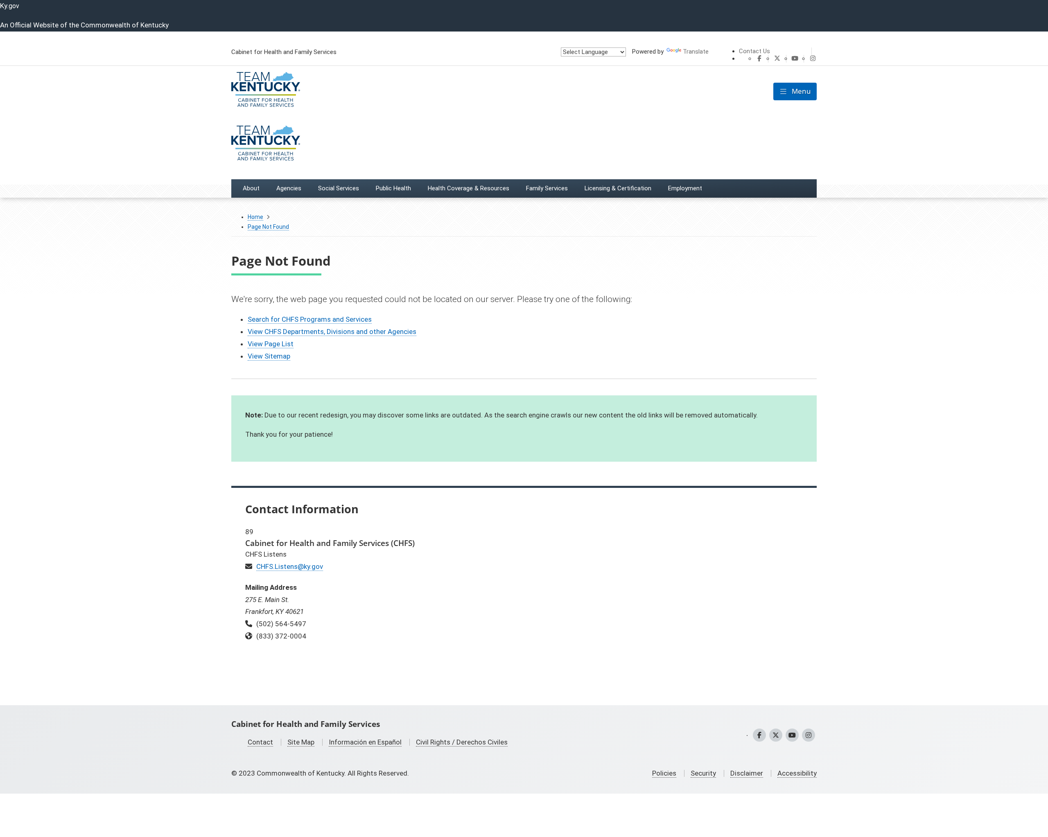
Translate (696, 51)
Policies (664, 773)
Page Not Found (268, 226)
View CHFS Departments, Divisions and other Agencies (332, 331)
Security (703, 773)
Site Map (300, 742)
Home (255, 217)
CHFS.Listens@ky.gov (289, 566)
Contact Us (754, 51)
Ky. (9, 6)
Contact (260, 742)
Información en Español (365, 742)
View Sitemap (269, 356)
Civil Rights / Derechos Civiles (462, 742)
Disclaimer (746, 773)
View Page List (271, 344)
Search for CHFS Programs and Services (310, 319)
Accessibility (797, 773)
